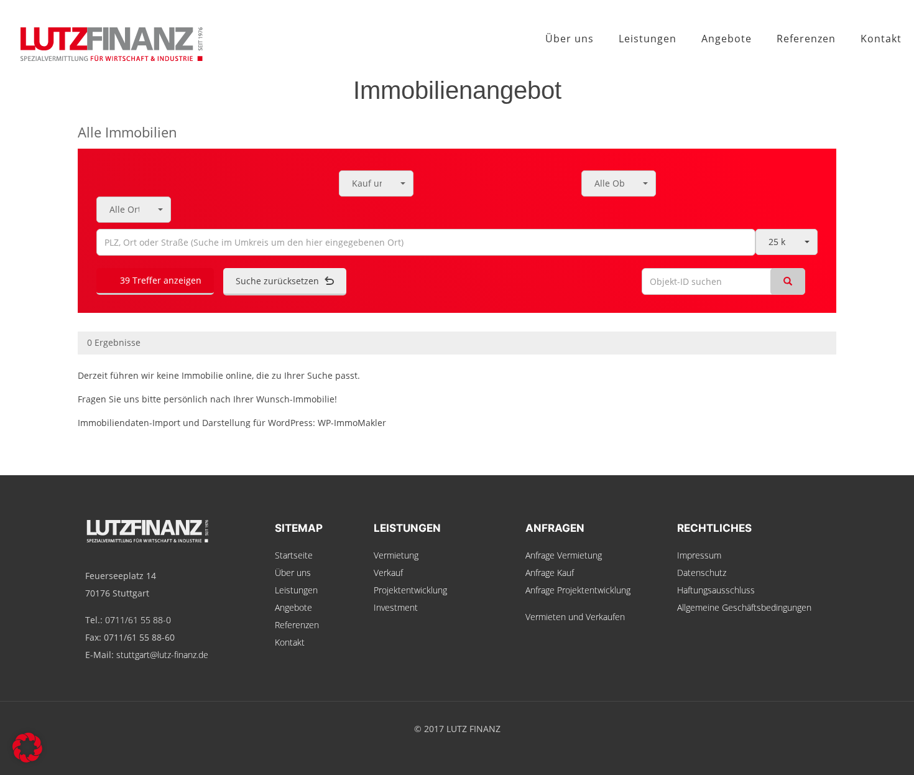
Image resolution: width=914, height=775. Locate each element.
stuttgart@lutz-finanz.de (162, 655)
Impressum (699, 555)
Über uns (293, 572)
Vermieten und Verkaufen (575, 617)
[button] (27, 747)
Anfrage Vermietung (563, 555)
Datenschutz (701, 572)
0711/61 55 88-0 (138, 620)
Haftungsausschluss (716, 590)
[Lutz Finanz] (102, 38)
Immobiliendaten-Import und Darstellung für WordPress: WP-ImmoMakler (232, 423)
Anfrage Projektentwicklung (577, 590)
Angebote (293, 607)
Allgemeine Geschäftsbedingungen (744, 607)
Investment (396, 607)
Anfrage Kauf (549, 572)
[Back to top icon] (854, 749)
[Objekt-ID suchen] (787, 281)
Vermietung (396, 555)
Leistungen (296, 590)
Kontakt (290, 642)
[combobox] (376, 183)
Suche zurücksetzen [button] (278, 281)
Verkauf (388, 572)
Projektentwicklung (410, 590)
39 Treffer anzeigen (159, 280)
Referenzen (297, 625)
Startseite (294, 555)
